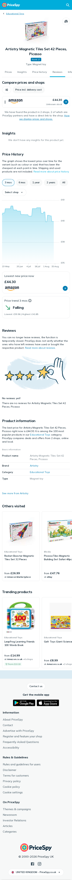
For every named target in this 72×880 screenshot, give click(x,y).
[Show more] (5, 102)
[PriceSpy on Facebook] (32, 863)
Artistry (34, 465)
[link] (21, 546)
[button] (6, 89)
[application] (36, 234)
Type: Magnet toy (36, 64)
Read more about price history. (51, 171)
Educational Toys (15, 13)
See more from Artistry (15, 493)
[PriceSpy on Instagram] (39, 863)
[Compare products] (66, 21)
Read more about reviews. (40, 347)
